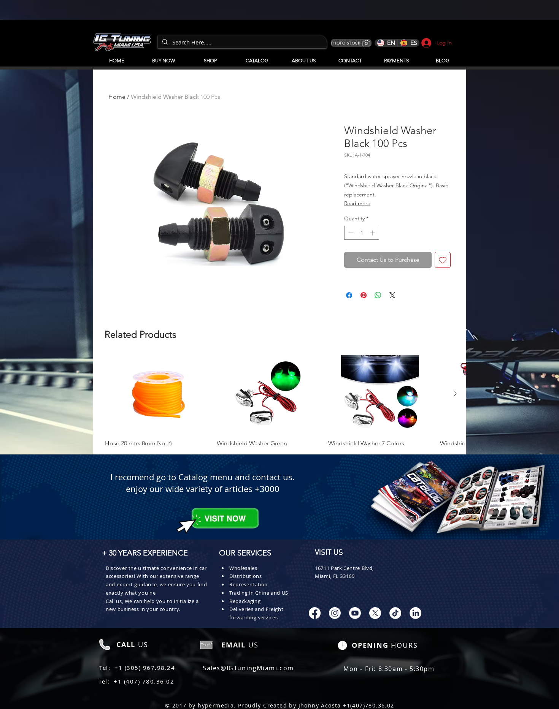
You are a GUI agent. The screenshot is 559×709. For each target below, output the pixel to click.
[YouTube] (355, 613)
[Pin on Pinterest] (363, 295)
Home (116, 96)
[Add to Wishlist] (443, 260)
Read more (357, 203)
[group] (279, 401)
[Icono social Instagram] (335, 613)
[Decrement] (350, 232)
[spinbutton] (361, 232)
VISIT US (329, 552)
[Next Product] (455, 393)
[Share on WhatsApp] (378, 295)
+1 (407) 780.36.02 (144, 681)
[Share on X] (392, 295)
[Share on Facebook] (349, 295)
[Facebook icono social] (315, 613)
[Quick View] (157, 394)
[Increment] (373, 232)
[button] (256, 57)
